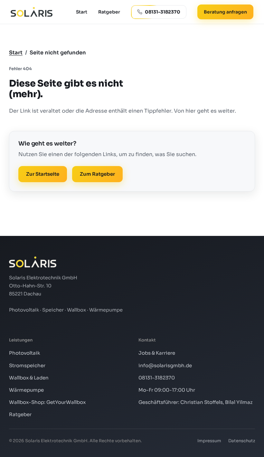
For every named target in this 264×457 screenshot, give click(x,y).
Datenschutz (241, 440)
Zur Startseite (42, 174)
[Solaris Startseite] (31, 12)
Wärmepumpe (26, 390)
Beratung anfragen (225, 12)
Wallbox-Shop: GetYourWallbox (47, 402)
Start (81, 12)
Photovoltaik (24, 353)
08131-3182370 (156, 378)
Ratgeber (109, 12)
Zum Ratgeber (97, 174)
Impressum (209, 440)
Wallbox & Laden (29, 378)
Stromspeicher (27, 365)
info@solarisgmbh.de (165, 365)
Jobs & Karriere (156, 353)
